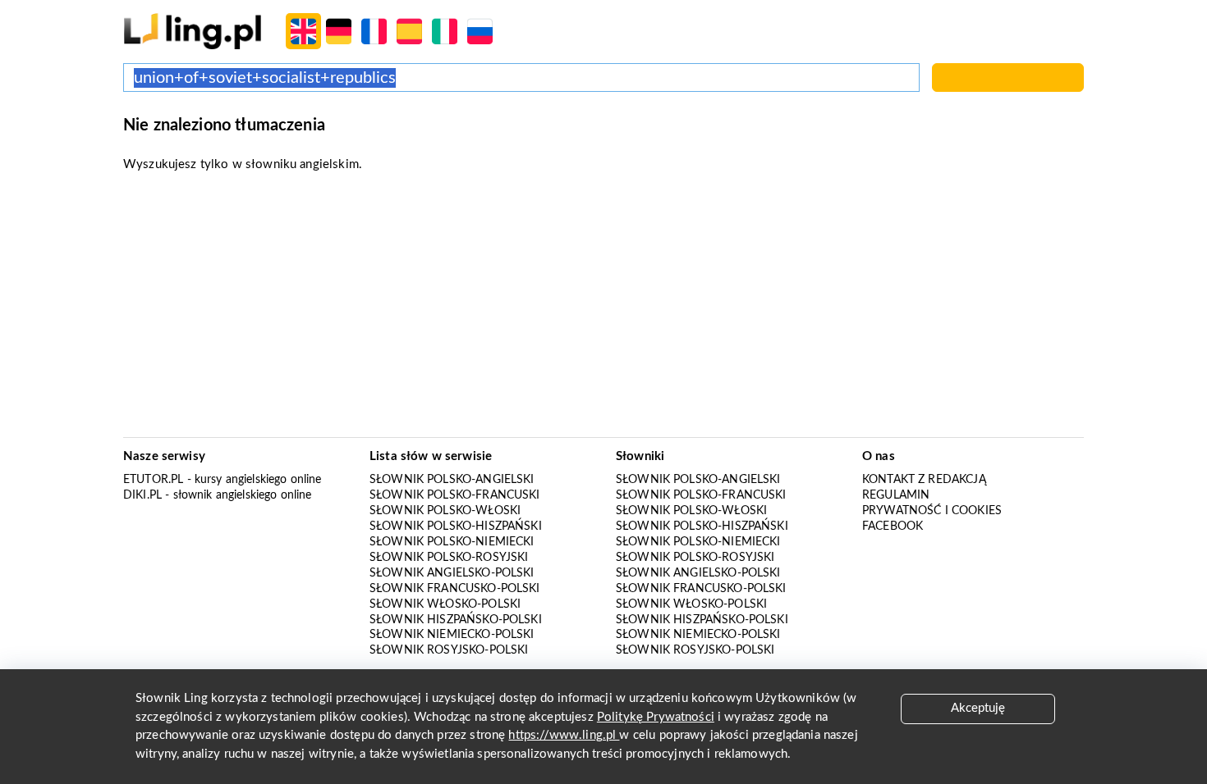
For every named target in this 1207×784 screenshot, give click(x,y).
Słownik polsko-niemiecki (452, 542)
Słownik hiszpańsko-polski (455, 620)
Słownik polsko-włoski (445, 511)
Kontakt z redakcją (924, 479)
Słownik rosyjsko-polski (448, 650)
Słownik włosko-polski (445, 604)
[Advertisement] (603, 310)
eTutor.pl (153, 479)
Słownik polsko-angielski (452, 479)
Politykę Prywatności (655, 717)
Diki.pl (142, 495)
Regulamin (895, 495)
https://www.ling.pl (563, 735)
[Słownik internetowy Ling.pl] (192, 31)
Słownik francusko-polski (454, 589)
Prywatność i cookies (932, 511)
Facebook (892, 526)
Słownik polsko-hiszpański (455, 526)
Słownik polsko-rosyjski (448, 557)
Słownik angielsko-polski (452, 573)
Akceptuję (978, 708)
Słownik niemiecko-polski (452, 634)
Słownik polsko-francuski (454, 495)
